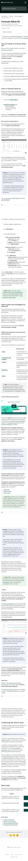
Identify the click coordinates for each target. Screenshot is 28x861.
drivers (3, 423)
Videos (11, 854)
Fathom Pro (20, 36)
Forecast (11, 16)
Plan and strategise (9, 104)
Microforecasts (9, 391)
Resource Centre (18, 854)
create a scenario (5, 740)
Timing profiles (7, 491)
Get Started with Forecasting (10, 823)
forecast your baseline (7, 50)
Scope (3, 351)
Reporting (4, 370)
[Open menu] (25, 2)
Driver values (6, 493)
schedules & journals (13, 423)
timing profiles (21, 421)
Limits (3, 376)
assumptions (6, 582)
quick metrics (14, 99)
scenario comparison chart (10, 689)
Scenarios (18, 391)
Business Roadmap (8, 604)
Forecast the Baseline (8, 820)
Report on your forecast (9, 821)
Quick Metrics (21, 653)
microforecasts (9, 756)
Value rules (14, 421)
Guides (7, 854)
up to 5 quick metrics (13, 198)
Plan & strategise (18, 16)
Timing (4, 362)
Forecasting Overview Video (10, 825)
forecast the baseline (6, 424)
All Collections (4, 16)
